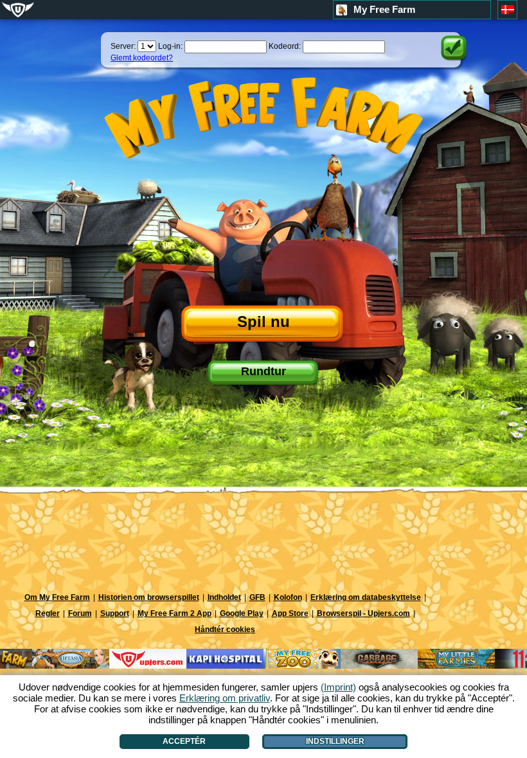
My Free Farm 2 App (174, 613)
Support (114, 613)
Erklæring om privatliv (224, 697)
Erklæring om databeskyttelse (365, 597)
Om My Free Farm (57, 597)
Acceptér (184, 741)
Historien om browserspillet (148, 597)
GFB (257, 597)
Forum (80, 613)
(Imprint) (338, 687)
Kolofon (288, 597)
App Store (290, 613)
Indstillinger (335, 741)
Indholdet (224, 597)
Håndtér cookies (225, 629)
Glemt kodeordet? (142, 57)
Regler (47, 613)
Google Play (242, 613)
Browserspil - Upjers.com (363, 613)
